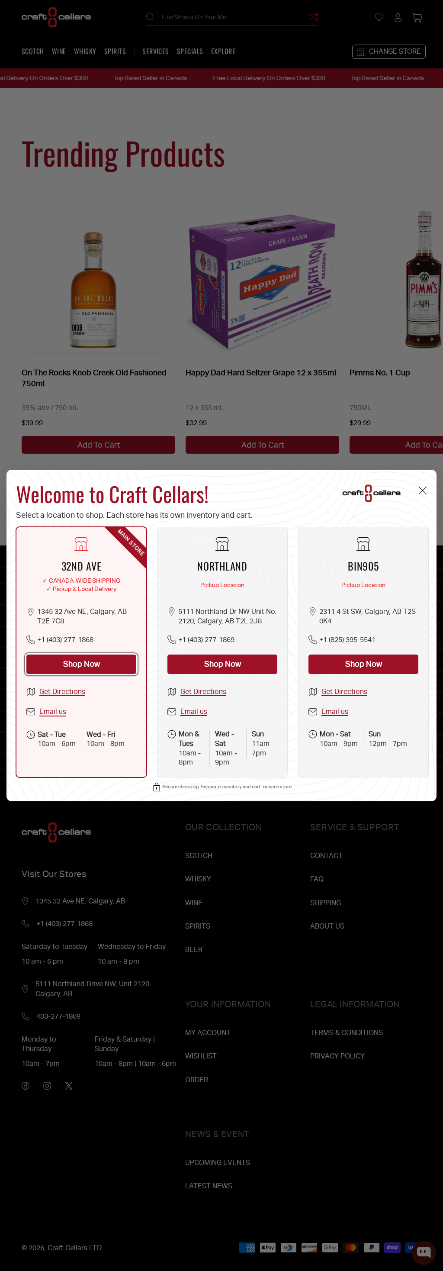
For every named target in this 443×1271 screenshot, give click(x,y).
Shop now (81, 663)
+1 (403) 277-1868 (65, 640)
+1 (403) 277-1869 (206, 640)
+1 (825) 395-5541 (347, 640)
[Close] (422, 490)
